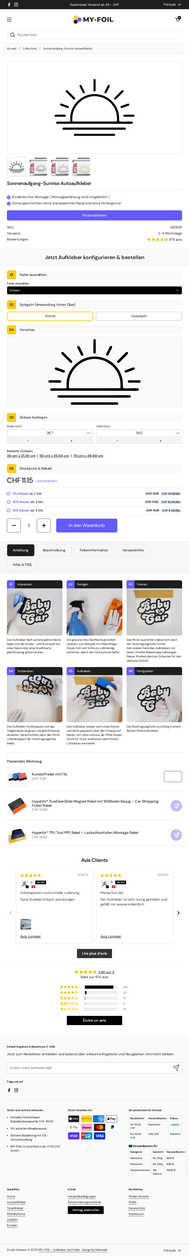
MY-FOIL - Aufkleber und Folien (59, 1250)
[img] (30, 875)
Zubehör (12, 1220)
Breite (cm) (40, 433)
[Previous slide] (10, 913)
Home (11, 1196)
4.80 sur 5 (106, 972)
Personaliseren (94, 215)
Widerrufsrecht (139, 1196)
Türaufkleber (15, 1208)
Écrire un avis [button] (94, 1020)
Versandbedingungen (82, 1196)
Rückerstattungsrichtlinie (84, 1202)
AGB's (132, 1202)
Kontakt (12, 1225)
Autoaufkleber (16, 1202)
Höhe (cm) (129, 433)
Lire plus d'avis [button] (94, 953)
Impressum (136, 1214)
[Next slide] (178, 913)
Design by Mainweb (94, 1250)
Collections (30, 48)
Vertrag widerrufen (85, 1210)
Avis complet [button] (30, 936)
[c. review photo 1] (25, 924)
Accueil (11, 48)
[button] (177, 19)
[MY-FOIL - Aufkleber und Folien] (93, 19)
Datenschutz (137, 1208)
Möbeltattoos (16, 1214)
